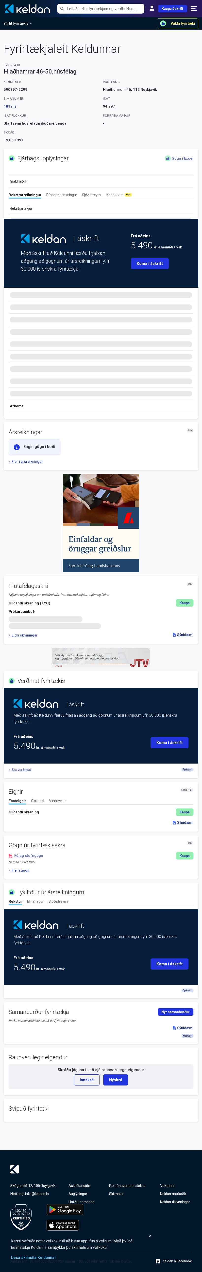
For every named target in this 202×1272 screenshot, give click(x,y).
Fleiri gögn (20, 870)
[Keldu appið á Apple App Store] (65, 1225)
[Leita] (62, 9)
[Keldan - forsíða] (43, 238)
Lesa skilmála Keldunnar (33, 1257)
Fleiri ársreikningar (27, 462)
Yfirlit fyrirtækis (16, 23)
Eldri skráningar (25, 635)
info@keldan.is (37, 1194)
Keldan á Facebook (177, 1261)
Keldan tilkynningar (175, 1202)
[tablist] (101, 196)
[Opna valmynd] (194, 8)
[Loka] (81, 1236)
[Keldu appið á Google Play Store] (65, 1209)
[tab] (25, 196)
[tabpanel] (101, 812)
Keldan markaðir (173, 1194)
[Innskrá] (151, 9)
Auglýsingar (77, 1194)
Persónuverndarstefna (127, 1185)
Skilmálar (116, 1194)
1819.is (10, 106)
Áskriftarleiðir (79, 1185)
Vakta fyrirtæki (183, 23)
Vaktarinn (167, 1185)
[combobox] (105, 9)
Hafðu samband (81, 1202)
